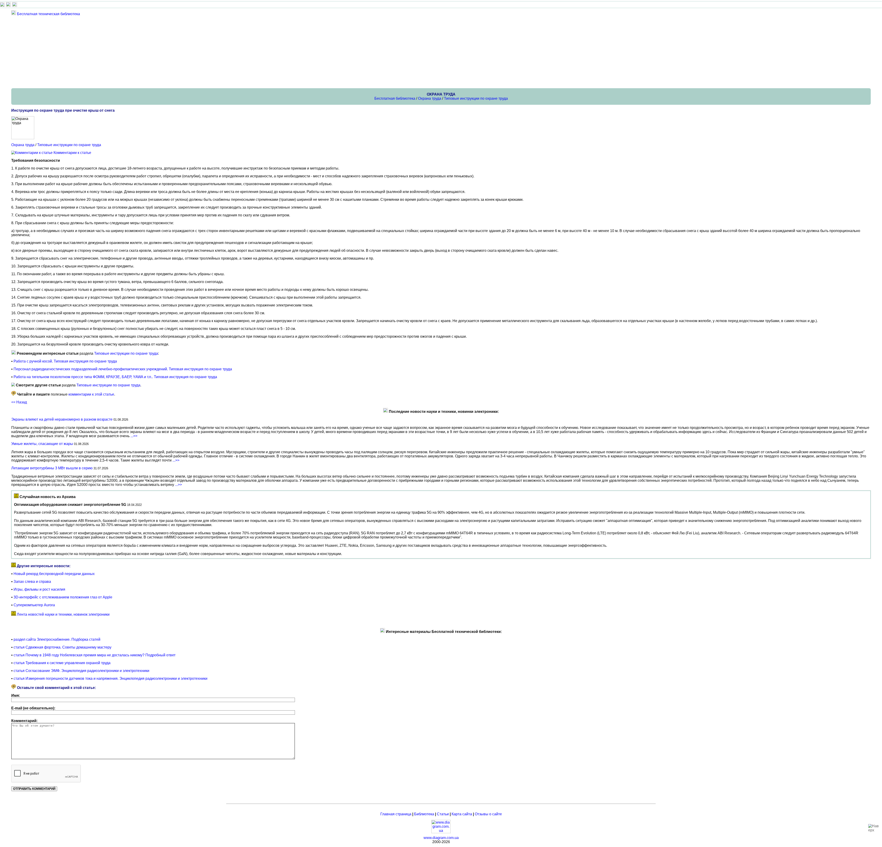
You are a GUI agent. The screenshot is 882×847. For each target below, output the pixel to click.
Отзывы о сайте (488, 814)
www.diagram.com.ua (441, 838)
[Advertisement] (149, 52)
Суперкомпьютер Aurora (34, 605)
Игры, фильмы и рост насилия (39, 589)
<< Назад (19, 402)
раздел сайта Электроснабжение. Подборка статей (57, 639)
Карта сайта (462, 814)
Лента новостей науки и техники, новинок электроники (63, 614)
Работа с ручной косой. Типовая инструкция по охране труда (65, 361)
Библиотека (424, 814)
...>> (133, 436)
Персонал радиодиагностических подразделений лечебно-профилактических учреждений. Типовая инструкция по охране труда (123, 369)
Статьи (443, 814)
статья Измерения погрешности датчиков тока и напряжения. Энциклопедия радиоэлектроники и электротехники (110, 678)
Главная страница (395, 814)
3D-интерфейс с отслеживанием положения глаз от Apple (63, 597)
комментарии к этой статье (91, 394)
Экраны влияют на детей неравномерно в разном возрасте (62, 419)
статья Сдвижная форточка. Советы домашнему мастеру (62, 647)
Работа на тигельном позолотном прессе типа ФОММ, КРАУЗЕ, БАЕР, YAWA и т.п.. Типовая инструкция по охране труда (115, 377)
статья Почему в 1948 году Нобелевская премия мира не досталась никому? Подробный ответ (94, 655)
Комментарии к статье (72, 153)
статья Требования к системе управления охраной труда (62, 663)
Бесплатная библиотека (394, 98)
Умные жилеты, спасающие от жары (42, 444)
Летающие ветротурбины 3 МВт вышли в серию (52, 468)
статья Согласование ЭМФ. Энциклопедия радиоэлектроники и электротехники (81, 671)
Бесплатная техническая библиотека (48, 14)
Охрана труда (429, 98)
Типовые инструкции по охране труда (476, 98)
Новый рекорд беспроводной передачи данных (54, 574)
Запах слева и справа (32, 582)
